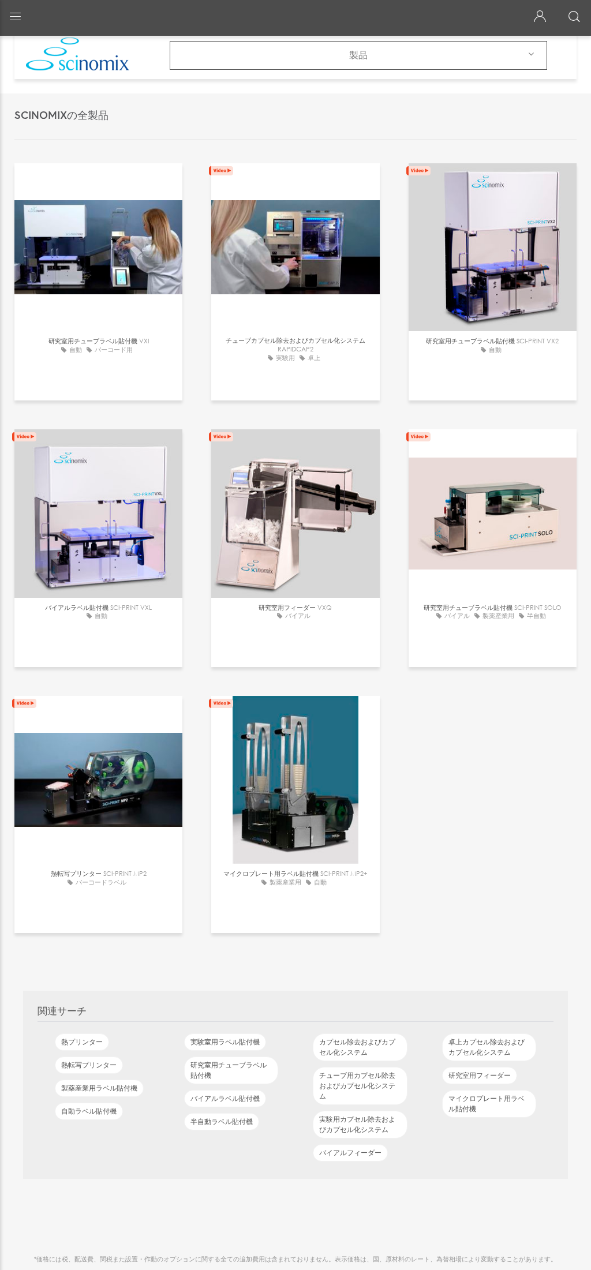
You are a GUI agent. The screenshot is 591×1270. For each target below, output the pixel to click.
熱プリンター (82, 1042)
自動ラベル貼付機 (89, 1111)
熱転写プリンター (89, 1065)
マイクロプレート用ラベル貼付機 (486, 1104)
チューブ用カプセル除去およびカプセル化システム (357, 1086)
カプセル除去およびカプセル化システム (357, 1047)
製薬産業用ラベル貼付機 (99, 1088)
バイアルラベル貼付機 (225, 1099)
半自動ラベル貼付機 (221, 1122)
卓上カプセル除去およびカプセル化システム (486, 1047)
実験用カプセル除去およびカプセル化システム (357, 1124)
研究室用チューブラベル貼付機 (228, 1070)
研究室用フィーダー (479, 1076)
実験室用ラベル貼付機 (225, 1042)
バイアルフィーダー (350, 1153)
